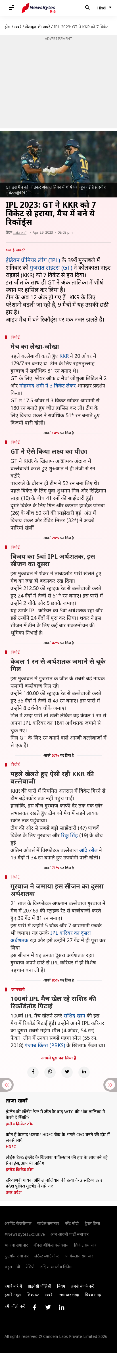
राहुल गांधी (12, 1266)
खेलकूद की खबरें (37, 26)
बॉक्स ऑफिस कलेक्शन (51, 1245)
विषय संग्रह (93, 1294)
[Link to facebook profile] (34, 1307)
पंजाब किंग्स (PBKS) (45, 1045)
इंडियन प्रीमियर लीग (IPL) (33, 260)
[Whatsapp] (50, 1072)
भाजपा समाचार (16, 1245)
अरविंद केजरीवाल (18, 1223)
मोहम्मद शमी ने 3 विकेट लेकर (47, 385)
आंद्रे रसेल (88, 850)
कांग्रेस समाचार (48, 1223)
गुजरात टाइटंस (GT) (51, 267)
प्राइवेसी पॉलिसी (39, 1286)
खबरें (17, 26)
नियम (61, 1286)
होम (8, 26)
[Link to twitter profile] (48, 1307)
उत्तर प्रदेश (14, 1192)
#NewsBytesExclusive (25, 1234)
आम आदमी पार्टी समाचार (70, 1234)
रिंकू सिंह (69, 835)
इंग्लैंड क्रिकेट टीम (20, 1123)
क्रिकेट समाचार (85, 1245)
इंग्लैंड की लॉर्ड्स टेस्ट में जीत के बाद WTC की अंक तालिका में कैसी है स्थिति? (55, 1115)
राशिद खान (74, 1015)
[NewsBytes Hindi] (39, 8)
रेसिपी (30, 1266)
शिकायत (33, 1294)
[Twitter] (67, 1072)
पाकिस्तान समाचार (79, 1256)
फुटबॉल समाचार (17, 1256)
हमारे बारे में (13, 1286)
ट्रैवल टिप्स (92, 1223)
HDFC (11, 1146)
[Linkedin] (84, 1072)
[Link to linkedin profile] (61, 1307)
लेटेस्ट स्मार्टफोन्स (47, 1256)
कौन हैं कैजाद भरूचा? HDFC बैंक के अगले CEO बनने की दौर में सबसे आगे (58, 1138)
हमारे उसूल (13, 1294)
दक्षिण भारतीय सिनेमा (56, 1266)
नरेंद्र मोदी (72, 1223)
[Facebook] (33, 1072)
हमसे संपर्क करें (82, 1286)
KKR (64, 355)
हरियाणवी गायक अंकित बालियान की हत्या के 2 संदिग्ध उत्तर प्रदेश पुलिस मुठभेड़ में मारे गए (54, 1183)
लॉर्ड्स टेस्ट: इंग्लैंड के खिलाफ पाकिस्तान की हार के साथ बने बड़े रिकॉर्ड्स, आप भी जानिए (57, 1160)
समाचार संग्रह (69, 1294)
